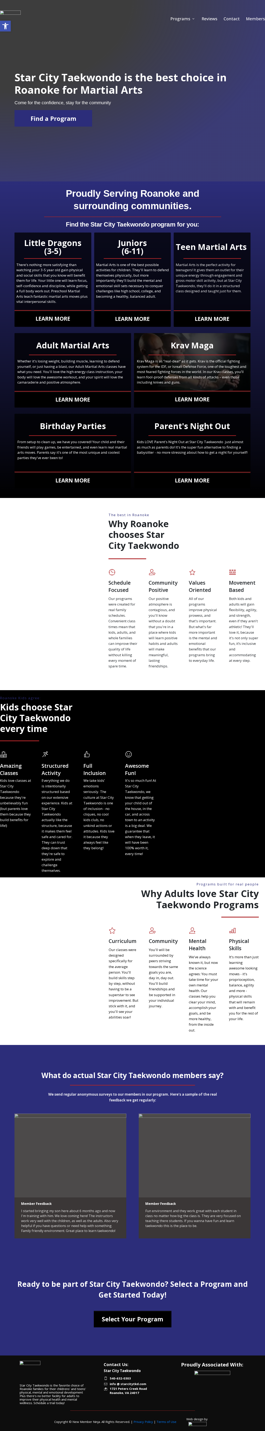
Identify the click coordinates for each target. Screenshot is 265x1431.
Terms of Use (166, 1422)
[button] (5, 26)
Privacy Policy (143, 1422)
